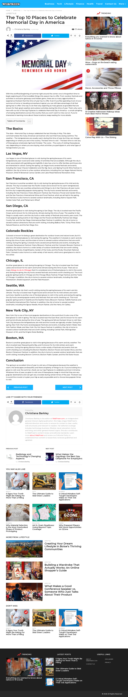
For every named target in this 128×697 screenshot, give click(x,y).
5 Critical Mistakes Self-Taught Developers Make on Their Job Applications (70, 497)
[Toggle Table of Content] (28, 121)
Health (90, 4)
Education (35, 523)
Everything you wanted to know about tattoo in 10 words (103, 38)
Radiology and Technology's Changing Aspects (28, 456)
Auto (34, 491)
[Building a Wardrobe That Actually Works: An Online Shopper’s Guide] (24, 571)
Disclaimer (109, 659)
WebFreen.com (58, 419)
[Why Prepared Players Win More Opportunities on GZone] (70, 512)
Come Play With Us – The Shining (100, 137)
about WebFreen (37, 435)
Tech (59, 4)
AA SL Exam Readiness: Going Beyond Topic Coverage (43, 527)
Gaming (61, 523)
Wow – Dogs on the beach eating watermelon (100, 63)
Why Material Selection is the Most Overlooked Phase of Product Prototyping (17, 528)
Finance (80, 4)
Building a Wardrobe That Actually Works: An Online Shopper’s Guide (62, 567)
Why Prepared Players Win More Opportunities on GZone (70, 527)
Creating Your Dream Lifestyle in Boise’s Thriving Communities (63, 546)
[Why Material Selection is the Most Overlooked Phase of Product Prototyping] (17, 512)
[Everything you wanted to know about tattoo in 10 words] (103, 26)
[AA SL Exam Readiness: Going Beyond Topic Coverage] (44, 512)
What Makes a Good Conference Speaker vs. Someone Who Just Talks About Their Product (61, 590)
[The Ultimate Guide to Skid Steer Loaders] (44, 481)
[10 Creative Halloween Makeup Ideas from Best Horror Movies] (103, 101)
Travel (99, 4)
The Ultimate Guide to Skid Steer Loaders (42, 495)
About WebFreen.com (91, 659)
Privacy (108, 662)
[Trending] (26, 476)
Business (49, 4)
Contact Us (110, 4)
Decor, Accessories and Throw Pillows (103, 88)
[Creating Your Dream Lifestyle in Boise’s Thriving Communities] (24, 549)
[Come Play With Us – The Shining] (103, 126)
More (121, 4)
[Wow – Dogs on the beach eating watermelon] (103, 51)
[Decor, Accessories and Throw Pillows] (103, 77)
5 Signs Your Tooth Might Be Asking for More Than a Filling (15, 496)
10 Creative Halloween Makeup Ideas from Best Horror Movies (102, 113)
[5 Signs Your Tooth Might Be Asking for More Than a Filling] (17, 481)
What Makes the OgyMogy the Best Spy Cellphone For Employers (69, 456)
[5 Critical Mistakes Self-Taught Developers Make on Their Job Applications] (70, 481)
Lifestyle (69, 4)
